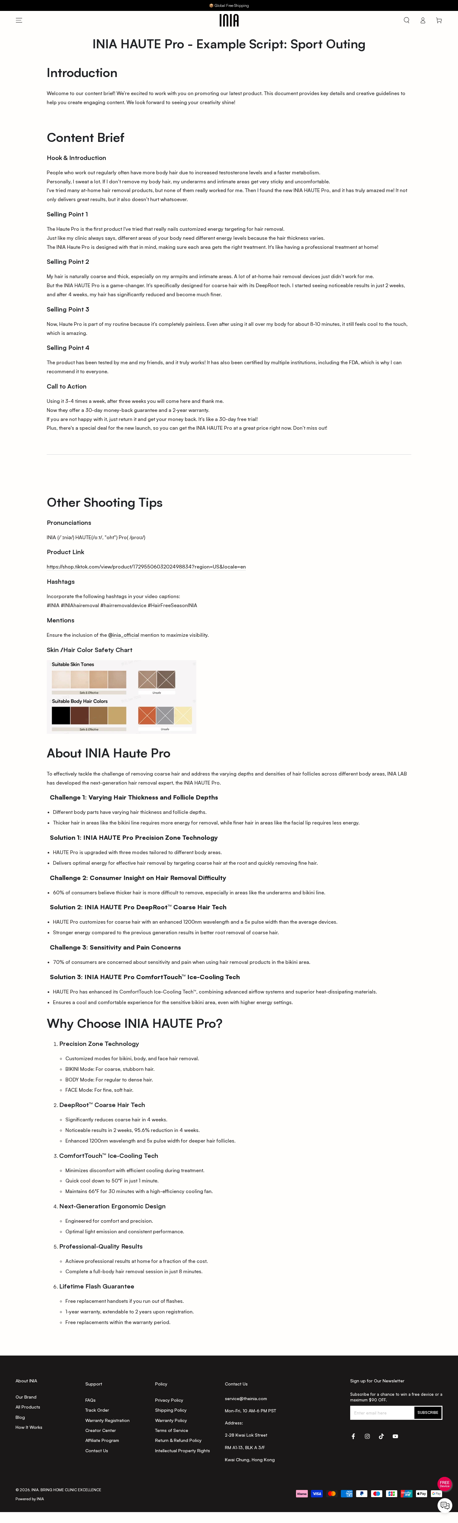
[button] (406, 20)
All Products (28, 1406)
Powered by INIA (30, 1498)
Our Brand (26, 1397)
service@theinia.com (246, 1398)
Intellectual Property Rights (182, 1450)
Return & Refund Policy (178, 1440)
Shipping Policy (171, 1410)
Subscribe (427, 1412)
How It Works (29, 1427)
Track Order (97, 1410)
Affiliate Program (102, 1440)
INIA (35, 1489)
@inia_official (123, 635)
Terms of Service (171, 1430)
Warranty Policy (171, 1420)
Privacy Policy (169, 1400)
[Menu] (19, 20)
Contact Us (96, 1450)
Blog (20, 1417)
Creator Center (100, 1430)
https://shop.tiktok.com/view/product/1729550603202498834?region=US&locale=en (146, 566)
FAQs (90, 1400)
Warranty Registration (107, 1420)
